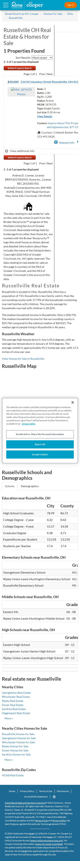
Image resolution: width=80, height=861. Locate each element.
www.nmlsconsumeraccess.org (46, 840)
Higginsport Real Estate (16, 713)
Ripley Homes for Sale (15, 746)
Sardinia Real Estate (14, 709)
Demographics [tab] (30, 486)
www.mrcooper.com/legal (49, 844)
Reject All (40, 444)
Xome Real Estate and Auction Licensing (25, 802)
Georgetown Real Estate (16, 692)
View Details (44, 116)
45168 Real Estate (12, 775)
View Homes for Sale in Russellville (23, 358)
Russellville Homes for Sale (18, 734)
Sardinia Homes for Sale (16, 754)
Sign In (70, 4)
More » (8, 718)
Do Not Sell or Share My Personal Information (40, 434)
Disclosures (63, 791)
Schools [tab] (9, 486)
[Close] (72, 402)
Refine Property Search (20, 68)
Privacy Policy (27, 791)
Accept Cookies (40, 454)
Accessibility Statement (36, 796)
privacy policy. (28, 423)
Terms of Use (45, 791)
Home (12, 791)
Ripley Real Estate (12, 700)
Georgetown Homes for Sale (19, 738)
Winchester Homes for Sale (18, 742)
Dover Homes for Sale (15, 750)
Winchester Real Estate (16, 696)
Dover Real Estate (12, 705)
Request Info (66, 142)
